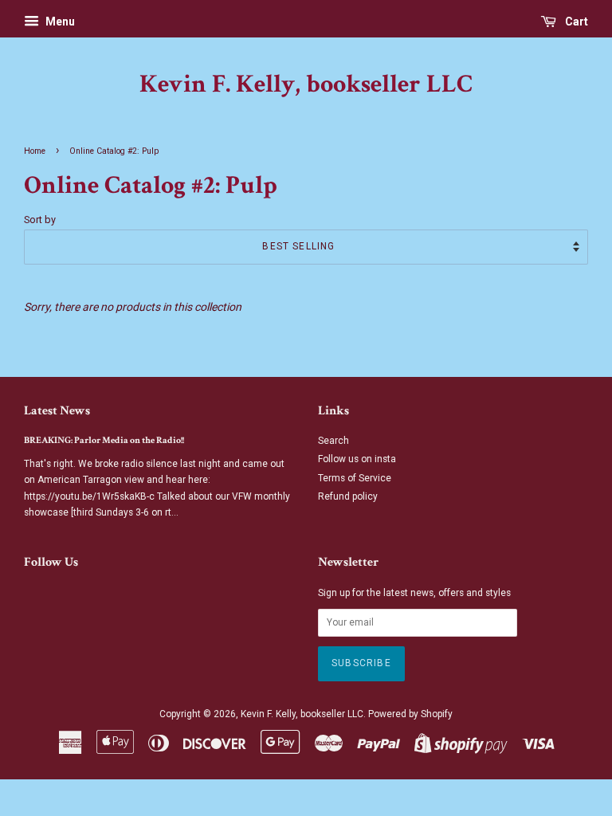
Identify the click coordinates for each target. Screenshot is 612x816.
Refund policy (348, 496)
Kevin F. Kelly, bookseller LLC (306, 84)
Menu (59, 21)
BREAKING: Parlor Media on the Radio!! (104, 440)
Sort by (40, 220)
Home (34, 151)
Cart (575, 21)
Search (333, 440)
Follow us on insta (357, 459)
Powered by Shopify (410, 714)
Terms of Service (354, 478)
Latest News (57, 410)
